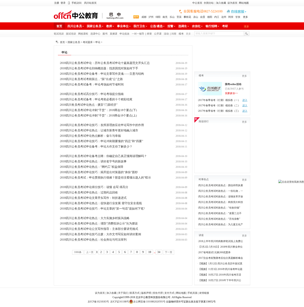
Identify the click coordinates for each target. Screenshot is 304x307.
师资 (149, 33)
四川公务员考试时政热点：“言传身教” (219, 218)
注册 (56, 2)
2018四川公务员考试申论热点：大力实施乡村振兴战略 (94, 218)
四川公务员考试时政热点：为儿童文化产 (220, 224)
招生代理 (158, 292)
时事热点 (204, 179)
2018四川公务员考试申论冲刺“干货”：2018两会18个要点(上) (98, 115)
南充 (165, 17)
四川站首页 (90, 2)
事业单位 (123, 26)
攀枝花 (187, 17)
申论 (97, 42)
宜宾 (179, 17)
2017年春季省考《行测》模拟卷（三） (219, 110)
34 (158, 252)
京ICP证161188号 (119, 301)
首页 (59, 26)
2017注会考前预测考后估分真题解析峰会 (220, 258)
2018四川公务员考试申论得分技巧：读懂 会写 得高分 (94, 187)
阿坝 (230, 17)
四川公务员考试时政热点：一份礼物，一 (220, 190)
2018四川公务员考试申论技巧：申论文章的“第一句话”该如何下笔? (102, 208)
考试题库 (88, 42)
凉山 (195, 17)
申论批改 (124, 33)
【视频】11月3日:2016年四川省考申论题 (220, 269)
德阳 (209, 17)
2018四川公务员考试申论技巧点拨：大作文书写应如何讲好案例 (100, 234)
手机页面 (192, 292)
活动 (166, 33)
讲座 (201, 235)
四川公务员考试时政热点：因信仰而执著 (220, 185)
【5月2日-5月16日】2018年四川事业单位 (220, 246)
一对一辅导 (138, 33)
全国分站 (209, 2)
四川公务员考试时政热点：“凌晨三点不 (220, 213)
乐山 (172, 17)
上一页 (89, 252)
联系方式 (135, 292)
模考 (181, 33)
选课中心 (95, 33)
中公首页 (197, 2)
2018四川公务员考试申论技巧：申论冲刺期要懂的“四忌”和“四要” (101, 141)
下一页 (168, 252)
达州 (223, 17)
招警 (170, 26)
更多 (245, 17)
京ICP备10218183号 (98, 301)
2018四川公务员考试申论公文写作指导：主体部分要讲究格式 (99, 228)
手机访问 (76, 2)
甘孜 (237, 17)
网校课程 (83, 33)
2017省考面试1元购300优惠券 (214, 252)
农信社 (196, 26)
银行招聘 (211, 26)
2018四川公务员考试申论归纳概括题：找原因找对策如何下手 (99, 68)
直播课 (113, 33)
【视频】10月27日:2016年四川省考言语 (219, 274)
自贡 (202, 17)
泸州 (150, 17)
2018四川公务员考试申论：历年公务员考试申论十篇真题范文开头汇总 (105, 63)
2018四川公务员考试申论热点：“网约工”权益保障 (91, 166)
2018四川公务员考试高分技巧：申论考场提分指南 (92, 94)
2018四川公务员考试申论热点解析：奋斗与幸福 (90, 135)
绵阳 (158, 17)
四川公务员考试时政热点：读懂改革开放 (220, 196)
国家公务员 (94, 26)
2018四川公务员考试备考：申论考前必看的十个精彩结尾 (96, 99)
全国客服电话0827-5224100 (203, 11)
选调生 (182, 26)
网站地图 (244, 2)
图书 (105, 33)
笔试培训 (59, 33)
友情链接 (204, 292)
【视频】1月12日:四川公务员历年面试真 (220, 263)
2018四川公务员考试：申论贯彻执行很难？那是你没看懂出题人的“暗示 (105, 177)
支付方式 (169, 292)
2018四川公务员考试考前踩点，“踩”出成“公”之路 (91, 79)
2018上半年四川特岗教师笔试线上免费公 (220, 241)
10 (149, 252)
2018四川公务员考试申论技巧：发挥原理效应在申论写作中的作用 (102, 125)
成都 (143, 17)
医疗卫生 (139, 26)
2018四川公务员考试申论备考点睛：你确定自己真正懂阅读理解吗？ (103, 156)
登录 (63, 2)
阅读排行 (204, 121)
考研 (225, 26)
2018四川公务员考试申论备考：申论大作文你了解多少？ (96, 146)
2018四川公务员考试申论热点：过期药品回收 (89, 192)
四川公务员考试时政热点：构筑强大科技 (220, 202)
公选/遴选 (156, 26)
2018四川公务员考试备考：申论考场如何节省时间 (92, 84)
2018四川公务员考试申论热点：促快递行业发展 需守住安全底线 (101, 203)
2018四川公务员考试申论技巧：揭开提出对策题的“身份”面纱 (99, 172)
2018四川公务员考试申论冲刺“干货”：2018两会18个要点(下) (98, 110)
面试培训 (71, 33)
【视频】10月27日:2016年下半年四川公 (219, 280)
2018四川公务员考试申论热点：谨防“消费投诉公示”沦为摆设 (99, 223)
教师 (109, 26)
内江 (216, 17)
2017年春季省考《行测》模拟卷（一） (219, 100)
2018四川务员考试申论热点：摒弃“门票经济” (88, 104)
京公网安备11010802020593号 (149, 301)
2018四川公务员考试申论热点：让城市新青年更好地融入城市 (99, 130)
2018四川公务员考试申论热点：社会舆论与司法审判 (93, 239)
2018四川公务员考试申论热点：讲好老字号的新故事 (93, 161)
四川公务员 (74, 26)
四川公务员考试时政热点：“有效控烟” (219, 207)
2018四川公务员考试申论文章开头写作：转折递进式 (93, 197)
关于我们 (123, 292)
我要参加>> (231, 93)
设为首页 (232, 2)
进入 (244, 100)
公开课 (158, 33)
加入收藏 (221, 2)
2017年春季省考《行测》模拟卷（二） (219, 105)
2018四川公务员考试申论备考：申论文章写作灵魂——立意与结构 (102, 73)
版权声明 (146, 292)
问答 (173, 33)
